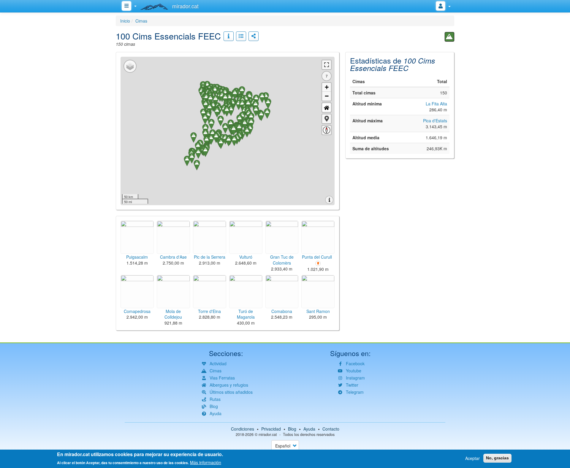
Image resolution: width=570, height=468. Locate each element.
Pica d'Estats (435, 121)
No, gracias (497, 458)
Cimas (141, 21)
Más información (205, 462)
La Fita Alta (436, 104)
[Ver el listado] (241, 36)
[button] (326, 118)
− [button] (327, 96)
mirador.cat (268, 434)
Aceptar (472, 458)
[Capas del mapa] (130, 66)
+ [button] (327, 87)
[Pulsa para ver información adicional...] (229, 36)
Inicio (125, 21)
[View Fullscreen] (326, 64)
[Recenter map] (326, 107)
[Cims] (449, 37)
